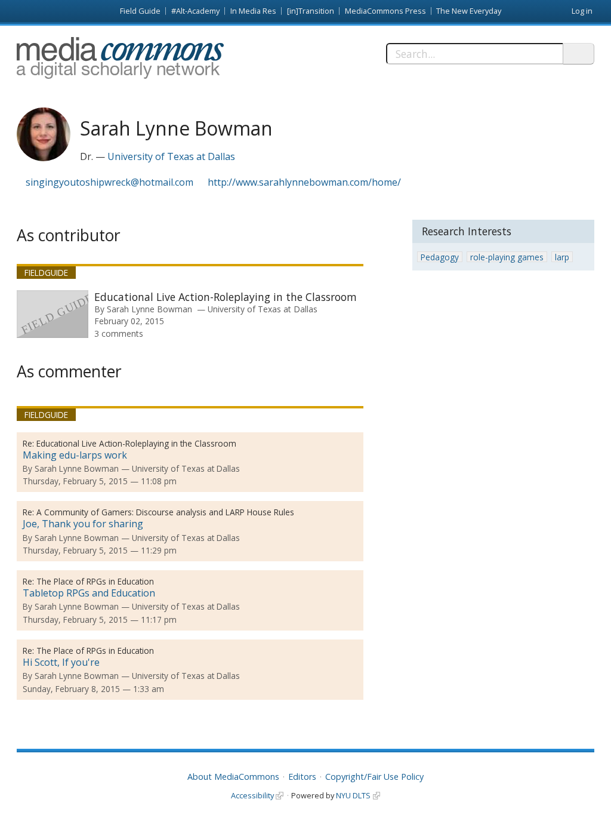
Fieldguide (46, 272)
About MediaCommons (233, 776)
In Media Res (253, 10)
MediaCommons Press (385, 10)
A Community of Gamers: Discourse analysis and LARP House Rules (165, 512)
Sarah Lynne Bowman (149, 309)
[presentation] (52, 314)
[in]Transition (310, 10)
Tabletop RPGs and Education (89, 593)
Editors (302, 776)
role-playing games (507, 257)
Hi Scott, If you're (61, 662)
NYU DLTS (353, 795)
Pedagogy (440, 257)
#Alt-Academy (195, 10)
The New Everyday (468, 10)
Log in (582, 10)
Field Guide (140, 10)
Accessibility (252, 795)
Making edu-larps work (75, 455)
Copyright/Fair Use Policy (374, 776)
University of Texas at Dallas (171, 156)
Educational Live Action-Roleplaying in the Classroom (225, 296)
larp (562, 257)
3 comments (118, 333)
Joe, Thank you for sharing (83, 523)
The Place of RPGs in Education (95, 581)
